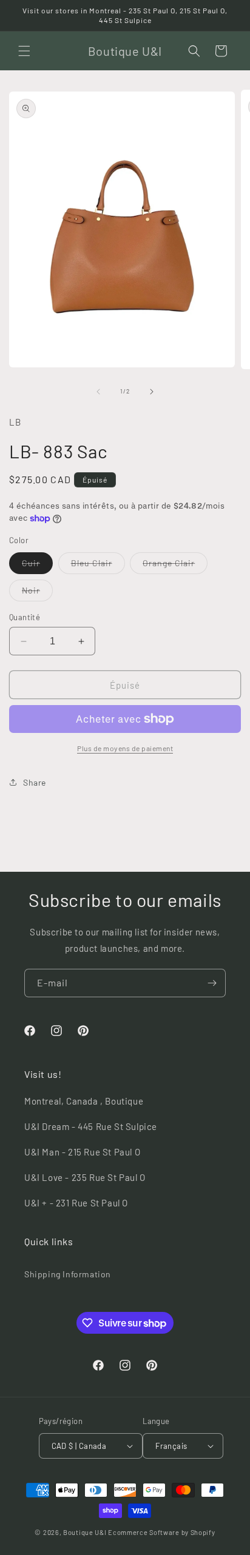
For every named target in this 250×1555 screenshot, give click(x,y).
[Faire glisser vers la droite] (151, 391)
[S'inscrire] (211, 983)
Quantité (24, 617)
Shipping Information (67, 1274)
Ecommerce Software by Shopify (161, 1532)
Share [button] (34, 782)
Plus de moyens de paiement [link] (125, 748)
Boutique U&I (84, 1532)
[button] (24, 51)
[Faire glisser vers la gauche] (98, 391)
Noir (37, 592)
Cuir (37, 565)
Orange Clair (175, 565)
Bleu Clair (98, 565)
